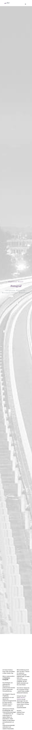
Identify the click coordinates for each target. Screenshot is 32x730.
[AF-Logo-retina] (7, 2)
